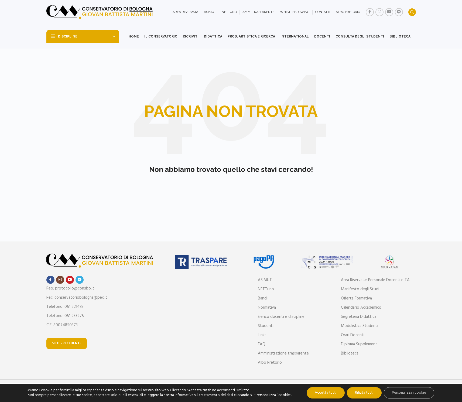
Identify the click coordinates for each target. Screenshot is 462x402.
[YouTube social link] (389, 12)
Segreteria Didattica (358, 317)
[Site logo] (100, 12)
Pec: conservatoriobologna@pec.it (76, 297)
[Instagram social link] (379, 12)
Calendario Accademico (361, 307)
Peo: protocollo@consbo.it (70, 288)
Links (262, 335)
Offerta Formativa (356, 298)
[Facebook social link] (370, 12)
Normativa (267, 307)
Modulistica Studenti (359, 326)
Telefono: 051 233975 (65, 316)
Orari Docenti (352, 335)
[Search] (412, 12)
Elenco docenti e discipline (281, 317)
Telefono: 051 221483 (65, 307)
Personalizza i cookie (409, 393)
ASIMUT (265, 280)
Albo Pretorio (270, 362)
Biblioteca (349, 353)
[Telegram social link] (399, 12)
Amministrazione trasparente (283, 353)
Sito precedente (66, 343)
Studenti (265, 326)
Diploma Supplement (359, 344)
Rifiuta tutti (364, 393)
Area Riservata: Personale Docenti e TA (375, 280)
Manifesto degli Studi (360, 289)
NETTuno (266, 289)
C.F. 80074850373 (62, 325)
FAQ (261, 344)
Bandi (263, 298)
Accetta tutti (326, 393)
